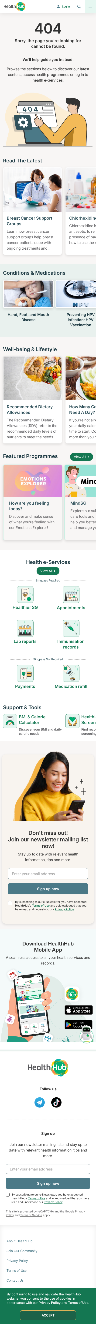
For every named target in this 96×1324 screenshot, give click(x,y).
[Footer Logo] (48, 1072)
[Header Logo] (14, 6)
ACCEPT (48, 1315)
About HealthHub (19, 1241)
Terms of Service (31, 1215)
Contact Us (15, 1280)
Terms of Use (41, 905)
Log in (66, 6)
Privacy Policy (64, 909)
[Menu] (90, 6)
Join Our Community (22, 1251)
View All (80, 457)
